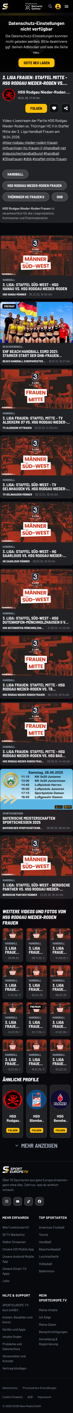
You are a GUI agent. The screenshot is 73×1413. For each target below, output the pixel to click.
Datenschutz (10, 1388)
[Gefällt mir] (54, 108)
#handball (51, 153)
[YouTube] (17, 1201)
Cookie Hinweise (12, 1397)
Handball (45, 1242)
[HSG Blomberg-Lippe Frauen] (36, 1099)
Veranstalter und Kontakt (14, 1358)
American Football (51, 1227)
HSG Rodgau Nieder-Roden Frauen (44, 92)
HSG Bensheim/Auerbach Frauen (60, 1118)
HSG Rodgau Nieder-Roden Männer (13, 1118)
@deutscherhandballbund (22, 153)
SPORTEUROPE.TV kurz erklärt (15, 1307)
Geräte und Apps (14, 1329)
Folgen (36, 108)
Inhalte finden (12, 1337)
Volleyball (45, 1264)
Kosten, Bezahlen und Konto (17, 1319)
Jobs (5, 1281)
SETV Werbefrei (13, 1235)
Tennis (43, 1235)
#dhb (27, 159)
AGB (30, 1397)
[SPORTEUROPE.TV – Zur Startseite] (5, 6)
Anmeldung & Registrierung (48, 1341)
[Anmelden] (58, 6)
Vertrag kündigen (14, 1368)
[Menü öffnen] (66, 6)
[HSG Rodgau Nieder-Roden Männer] (13, 1099)
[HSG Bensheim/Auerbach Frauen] (60, 1099)
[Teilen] (66, 108)
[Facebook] (39, 1201)
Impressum (45, 1397)
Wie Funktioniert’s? (15, 1227)
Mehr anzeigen (39, 1145)
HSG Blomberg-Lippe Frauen (36, 1118)
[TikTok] (28, 1201)
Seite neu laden (36, 63)
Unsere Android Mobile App (18, 1259)
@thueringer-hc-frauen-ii (22, 148)
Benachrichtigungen (53, 1332)
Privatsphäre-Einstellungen (39, 1388)
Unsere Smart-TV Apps (14, 1271)
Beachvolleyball (50, 1249)
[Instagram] (6, 1201)
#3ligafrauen (12, 159)
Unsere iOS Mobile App (18, 1249)
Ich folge (45, 1317)
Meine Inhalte (48, 1310)
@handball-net (54, 148)
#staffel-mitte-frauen (49, 159)
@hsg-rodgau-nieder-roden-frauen (30, 142)
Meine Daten (47, 1325)
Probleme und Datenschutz (12, 1346)
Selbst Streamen (14, 1242)
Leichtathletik (49, 1256)
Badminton (46, 1271)
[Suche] (50, 6)
